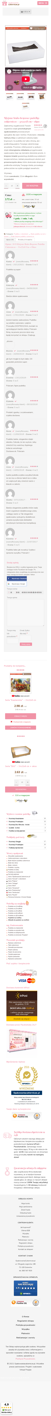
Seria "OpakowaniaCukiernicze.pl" (19, 876)
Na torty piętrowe (13, 874)
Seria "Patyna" (12, 881)
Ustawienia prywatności (25, 1216)
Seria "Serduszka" (14, 892)
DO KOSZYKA (32, 186)
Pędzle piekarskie (14, 956)
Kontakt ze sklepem (25, 1249)
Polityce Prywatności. (25, 1359)
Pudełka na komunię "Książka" (18, 935)
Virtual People (25, 1370)
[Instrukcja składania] (20, 696)
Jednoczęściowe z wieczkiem (17, 858)
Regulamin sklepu (25, 1243)
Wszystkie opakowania (15, 856)
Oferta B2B (25, 1230)
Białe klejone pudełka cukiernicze (22, 236)
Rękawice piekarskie (15, 959)
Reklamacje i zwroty (25, 1240)
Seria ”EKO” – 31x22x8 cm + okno (21, 766)
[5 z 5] (20, 670)
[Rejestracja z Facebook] (8, 578)
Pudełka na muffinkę (15, 906)
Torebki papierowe (14, 954)
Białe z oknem (12, 865)
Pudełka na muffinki (15, 908)
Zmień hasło (25, 1210)
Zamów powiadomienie (20, 728)
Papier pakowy (13, 950)
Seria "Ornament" (13, 888)
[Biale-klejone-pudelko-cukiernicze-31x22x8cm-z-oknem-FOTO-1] (25, 45)
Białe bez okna (13, 863)
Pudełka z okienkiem (21, 234)
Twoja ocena (12, 589)
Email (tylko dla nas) (25, 632)
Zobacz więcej (20, 716)
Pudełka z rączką (13, 867)
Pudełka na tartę (13, 870)
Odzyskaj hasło (25, 1213)
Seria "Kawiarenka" (14, 890)
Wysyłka (25, 1233)
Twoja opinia (12, 597)
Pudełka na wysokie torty (16, 930)
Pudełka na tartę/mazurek (16, 932)
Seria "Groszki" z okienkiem (17, 879)
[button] (42, 3)
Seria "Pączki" (12, 895)
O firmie (25, 1316)
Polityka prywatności (25, 1246)
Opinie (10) (10, 240)
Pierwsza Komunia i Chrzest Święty (19, 897)
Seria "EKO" (12, 886)
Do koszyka (21, 789)
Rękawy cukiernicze (14, 943)
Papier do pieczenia (14, 952)
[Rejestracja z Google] (8, 584)
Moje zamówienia (25, 1207)
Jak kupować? (26, 1227)
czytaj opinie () (38, 129)
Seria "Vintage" (13, 883)
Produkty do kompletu (25, 240)
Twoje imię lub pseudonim (12, 633)
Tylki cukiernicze (13, 945)
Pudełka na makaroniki (15, 872)
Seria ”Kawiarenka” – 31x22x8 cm (20, 700)
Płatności (25, 1237)
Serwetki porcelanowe (15, 947)
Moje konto (25, 1203)
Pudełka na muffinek (15, 913)
